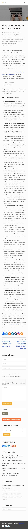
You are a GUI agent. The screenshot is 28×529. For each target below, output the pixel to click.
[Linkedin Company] (9, 446)
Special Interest (19, 39)
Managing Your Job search (8, 37)
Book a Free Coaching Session (11, 419)
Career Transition (17, 32)
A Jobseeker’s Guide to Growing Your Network (13, 485)
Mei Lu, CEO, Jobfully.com (9, 43)
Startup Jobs (5, 41)
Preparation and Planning (8, 39)
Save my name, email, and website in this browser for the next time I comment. (12, 375)
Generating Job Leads (15, 34)
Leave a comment (7, 45)
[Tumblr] (15, 333)
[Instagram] (18, 333)
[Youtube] (11, 446)
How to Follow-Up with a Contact (12, 460)
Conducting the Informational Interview (11, 494)
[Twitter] (6, 333)
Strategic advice (13, 41)
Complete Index (6, 34)
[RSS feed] (14, 446)
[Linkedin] (12, 333)
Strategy (19, 41)
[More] (21, 333)
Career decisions (8, 32)
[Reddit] (9, 333)
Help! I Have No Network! (8, 488)
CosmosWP (21, 523)
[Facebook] (3, 333)
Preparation (19, 37)
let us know (15, 324)
